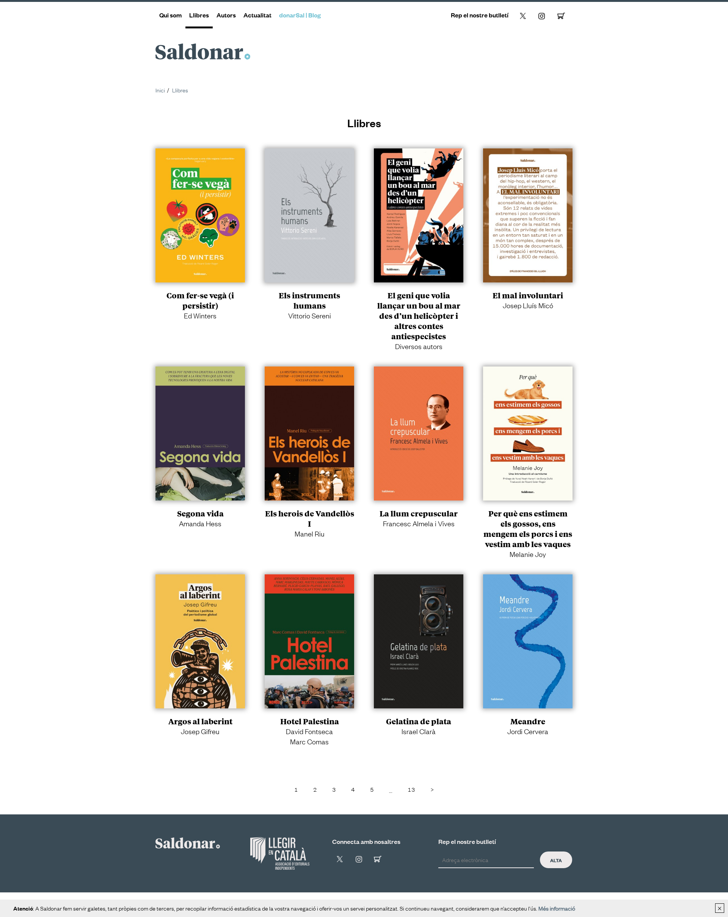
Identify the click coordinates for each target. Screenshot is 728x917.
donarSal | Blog (300, 15)
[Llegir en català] (279, 853)
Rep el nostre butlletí (479, 15)
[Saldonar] (187, 841)
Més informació (556, 908)
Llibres (199, 15)
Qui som (170, 15)
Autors (226, 15)
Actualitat (257, 15)
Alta (556, 860)
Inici (160, 90)
